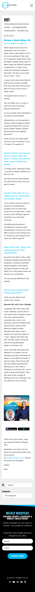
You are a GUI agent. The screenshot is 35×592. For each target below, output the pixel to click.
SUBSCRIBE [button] (17, 556)
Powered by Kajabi (18, 587)
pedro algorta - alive (23, 30)
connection (7, 27)
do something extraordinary (19, 27)
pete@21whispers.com (15, 458)
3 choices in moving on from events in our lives (16, 24)
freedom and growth (9, 30)
